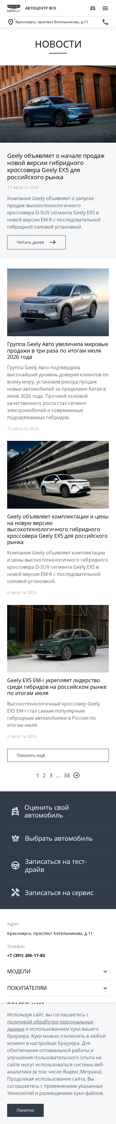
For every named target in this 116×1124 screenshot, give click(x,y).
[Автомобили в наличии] (93, 8)
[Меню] (105, 8)
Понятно (25, 1110)
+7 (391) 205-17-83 (26, 955)
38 (67, 775)
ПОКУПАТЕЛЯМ (27, 988)
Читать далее (30, 242)
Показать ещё (31, 755)
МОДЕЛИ (19, 971)
